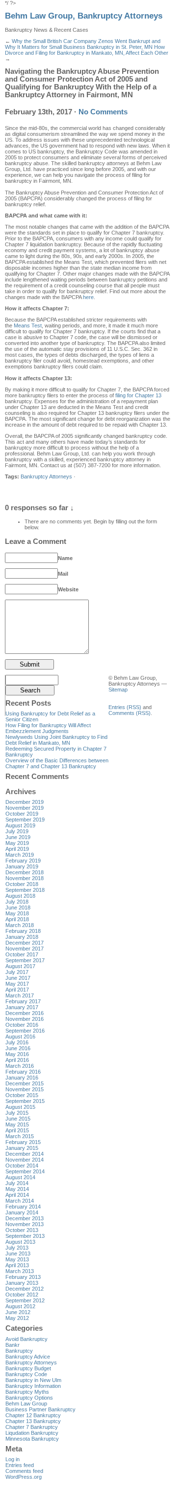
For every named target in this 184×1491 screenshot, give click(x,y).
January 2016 (21, 1077)
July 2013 (16, 1248)
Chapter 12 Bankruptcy (33, 1415)
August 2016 (20, 1036)
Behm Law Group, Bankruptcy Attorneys (83, 16)
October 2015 (21, 1095)
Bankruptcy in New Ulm (33, 1380)
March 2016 (19, 1066)
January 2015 (21, 1148)
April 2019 (17, 849)
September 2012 (25, 1300)
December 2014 (24, 1154)
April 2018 (17, 919)
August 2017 (20, 966)
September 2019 (25, 819)
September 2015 (25, 1101)
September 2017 (25, 960)
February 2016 (23, 1072)
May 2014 (17, 1189)
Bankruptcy (19, 1351)
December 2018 (24, 872)
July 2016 (16, 1042)
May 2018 (17, 913)
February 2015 (23, 1142)
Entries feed (19, 1465)
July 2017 (16, 972)
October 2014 (21, 1165)
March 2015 (19, 1136)
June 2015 (17, 1119)
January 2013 (21, 1283)
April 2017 (17, 990)
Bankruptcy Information (33, 1386)
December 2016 (24, 1013)
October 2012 (21, 1294)
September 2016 (25, 1031)
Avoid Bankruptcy (26, 1339)
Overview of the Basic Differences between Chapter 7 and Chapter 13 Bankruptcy (56, 763)
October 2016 (21, 1025)
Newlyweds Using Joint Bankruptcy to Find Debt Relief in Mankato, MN (56, 740)
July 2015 (16, 1113)
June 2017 (17, 978)
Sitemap (118, 689)
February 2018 (23, 931)
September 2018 (25, 890)
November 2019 (24, 808)
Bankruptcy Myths (27, 1392)
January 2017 (21, 1007)
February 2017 (23, 1001)
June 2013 (17, 1253)
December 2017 (24, 943)
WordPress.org (23, 1477)
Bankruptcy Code (26, 1374)
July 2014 (16, 1183)
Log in (12, 1459)
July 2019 (16, 831)
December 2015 (24, 1083)
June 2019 (17, 837)
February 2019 (23, 861)
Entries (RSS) (124, 707)
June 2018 (17, 907)
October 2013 (21, 1230)
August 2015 (20, 1107)
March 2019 (19, 855)
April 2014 (17, 1195)
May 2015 (17, 1124)
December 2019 (24, 802)
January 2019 (21, 866)
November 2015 (24, 1089)
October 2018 (21, 884)
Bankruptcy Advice (27, 1357)
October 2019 (21, 814)
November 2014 (24, 1160)
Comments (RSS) (129, 713)
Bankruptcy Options (29, 1398)
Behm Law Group (26, 1403)
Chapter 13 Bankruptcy (33, 1421)
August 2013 (20, 1242)
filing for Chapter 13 (138, 395)
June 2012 (17, 1312)
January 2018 (21, 937)
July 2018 (16, 902)
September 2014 (25, 1171)
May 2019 (17, 843)
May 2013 (17, 1259)
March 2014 (19, 1201)
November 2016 (24, 1019)
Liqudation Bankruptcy (31, 1433)
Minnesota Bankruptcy (32, 1439)
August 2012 (20, 1306)
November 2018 (24, 878)
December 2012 (24, 1289)
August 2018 (20, 896)
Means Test (28, 325)
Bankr (12, 1345)
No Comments (103, 112)
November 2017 (24, 948)
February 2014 (23, 1207)
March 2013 (19, 1271)
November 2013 (24, 1224)
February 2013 (23, 1277)
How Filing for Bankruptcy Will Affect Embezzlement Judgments (48, 728)
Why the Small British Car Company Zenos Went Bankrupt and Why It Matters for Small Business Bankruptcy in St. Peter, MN (82, 44)
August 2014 (20, 1177)
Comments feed (24, 1471)
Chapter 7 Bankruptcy (31, 1427)
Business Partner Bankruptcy (40, 1409)
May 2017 (17, 984)
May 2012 (17, 1318)
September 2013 (25, 1236)
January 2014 (21, 1212)
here (88, 297)
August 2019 (20, 825)
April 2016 (17, 1060)
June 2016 (17, 1048)
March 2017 (19, 995)
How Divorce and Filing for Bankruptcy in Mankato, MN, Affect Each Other (86, 50)
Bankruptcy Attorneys (46, 476)
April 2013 (17, 1265)
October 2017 (21, 954)
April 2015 (17, 1130)
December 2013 (24, 1218)
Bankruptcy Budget (28, 1368)
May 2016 (17, 1054)
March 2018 (19, 925)
